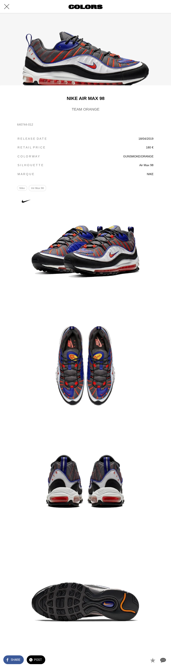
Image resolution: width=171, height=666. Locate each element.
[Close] (6, 6)
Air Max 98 (37, 188)
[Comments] (163, 660)
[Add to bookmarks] (153, 660)
